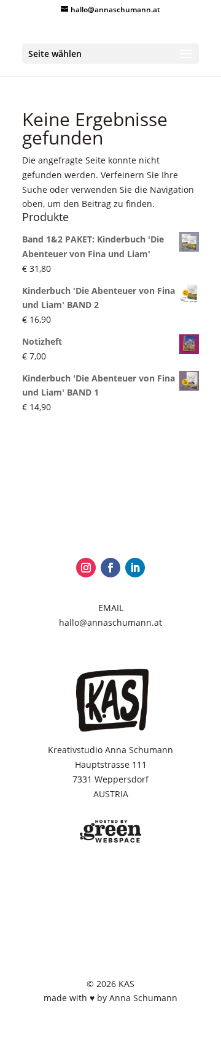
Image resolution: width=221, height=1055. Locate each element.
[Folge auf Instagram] (86, 567)
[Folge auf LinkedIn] (135, 567)
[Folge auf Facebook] (110, 567)
